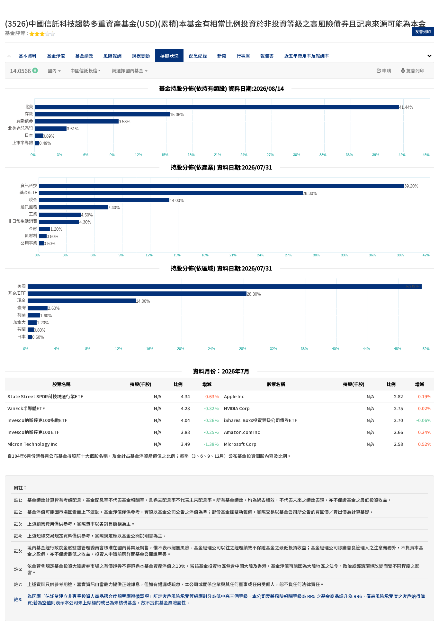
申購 (386, 70)
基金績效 (84, 55)
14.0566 (21, 70)
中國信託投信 (83, 70)
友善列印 (423, 31)
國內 (53, 70)
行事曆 (243, 55)
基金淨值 (56, 55)
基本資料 (28, 55)
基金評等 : (17, 33)
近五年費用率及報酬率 (306, 55)
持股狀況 (169, 56)
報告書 (267, 55)
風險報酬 (112, 55)
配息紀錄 (198, 55)
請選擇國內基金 (128, 70)
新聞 (221, 55)
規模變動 (141, 55)
